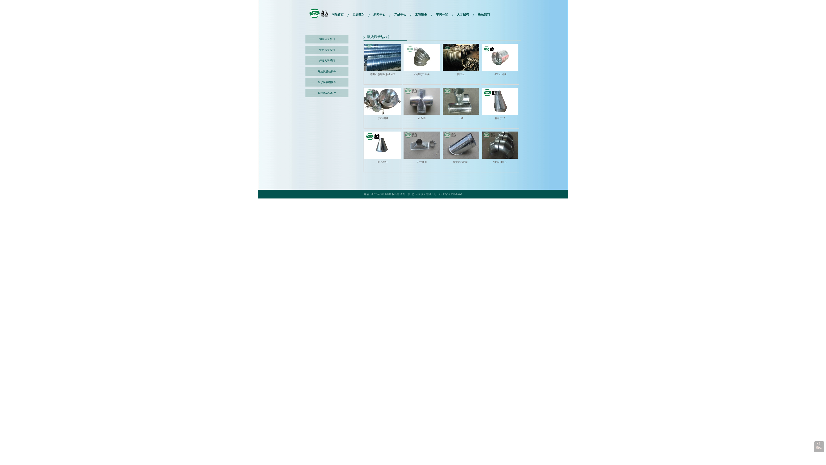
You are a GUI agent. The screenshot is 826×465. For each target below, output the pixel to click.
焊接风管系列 (327, 60)
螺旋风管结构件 (327, 71)
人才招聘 (463, 14)
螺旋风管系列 (327, 39)
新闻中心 (379, 14)
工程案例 (421, 14)
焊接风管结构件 (327, 93)
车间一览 (442, 14)
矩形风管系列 (327, 49)
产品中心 (400, 14)
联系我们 (484, 14)
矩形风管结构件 (327, 82)
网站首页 (338, 14)
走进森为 (359, 14)
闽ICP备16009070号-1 (450, 194)
